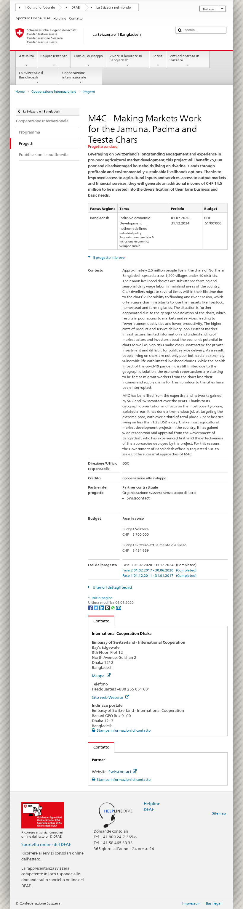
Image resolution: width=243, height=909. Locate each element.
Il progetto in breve (108, 257)
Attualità (26, 56)
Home (20, 92)
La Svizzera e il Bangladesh (31, 74)
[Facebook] (91, 607)
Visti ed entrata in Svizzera (184, 58)
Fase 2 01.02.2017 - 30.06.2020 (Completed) (159, 570)
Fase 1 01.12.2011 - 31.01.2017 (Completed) (159, 575)
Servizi (158, 56)
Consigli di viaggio (88, 56)
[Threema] (108, 607)
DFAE (75, 7)
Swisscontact (119, 771)
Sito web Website (108, 697)
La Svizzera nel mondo (113, 7)
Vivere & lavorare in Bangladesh (125, 58)
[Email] (118, 607)
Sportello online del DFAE (46, 844)
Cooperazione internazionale (74, 74)
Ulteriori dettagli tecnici (112, 587)
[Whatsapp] (113, 607)
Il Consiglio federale (40, 7)
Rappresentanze (54, 56)
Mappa (98, 675)
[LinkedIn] (102, 607)
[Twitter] (96, 607)
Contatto (98, 621)
